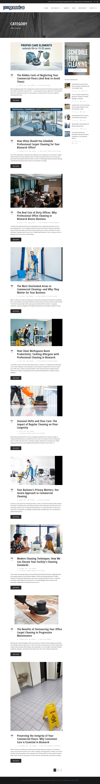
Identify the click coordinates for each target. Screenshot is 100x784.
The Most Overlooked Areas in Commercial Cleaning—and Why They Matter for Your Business (38, 289)
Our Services (55, 8)
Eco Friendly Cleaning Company (27, 433)
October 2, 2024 (23, 639)
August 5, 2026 (77, 91)
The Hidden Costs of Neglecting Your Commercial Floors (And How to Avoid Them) (38, 78)
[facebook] (94, 1)
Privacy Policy (56, 780)
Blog (40, 85)
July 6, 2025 (22, 296)
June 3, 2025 (22, 361)
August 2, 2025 (23, 222)
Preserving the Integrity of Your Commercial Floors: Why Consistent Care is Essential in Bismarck (37, 739)
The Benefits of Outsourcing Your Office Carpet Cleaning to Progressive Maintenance (39, 632)
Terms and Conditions (70, 780)
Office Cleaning (46, 85)
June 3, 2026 (76, 111)
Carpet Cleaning (47, 151)
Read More (16, 100)
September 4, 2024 (23, 745)
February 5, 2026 (23, 151)
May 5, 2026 (76, 120)
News (73, 8)
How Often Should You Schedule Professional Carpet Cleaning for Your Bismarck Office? (38, 144)
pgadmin (32, 85)
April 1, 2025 (22, 431)
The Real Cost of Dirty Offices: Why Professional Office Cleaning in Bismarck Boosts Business (37, 216)
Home (46, 8)
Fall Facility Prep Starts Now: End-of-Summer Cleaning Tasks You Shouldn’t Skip (80, 86)
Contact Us (93, 8)
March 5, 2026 (22, 85)
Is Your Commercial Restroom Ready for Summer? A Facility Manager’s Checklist (80, 96)
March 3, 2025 (22, 499)
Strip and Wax (56, 745)
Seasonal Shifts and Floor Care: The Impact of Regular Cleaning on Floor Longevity (37, 424)
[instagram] (97, 1)
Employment (82, 8)
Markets (66, 8)
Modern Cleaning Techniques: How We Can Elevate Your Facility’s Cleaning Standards (38, 562)
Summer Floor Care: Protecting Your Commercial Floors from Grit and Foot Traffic (80, 107)
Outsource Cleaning (53, 222)
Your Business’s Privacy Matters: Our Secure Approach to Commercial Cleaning (38, 493)
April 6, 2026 (76, 128)
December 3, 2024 (23, 568)
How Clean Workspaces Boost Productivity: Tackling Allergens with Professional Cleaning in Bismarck (38, 354)
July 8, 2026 (76, 101)
